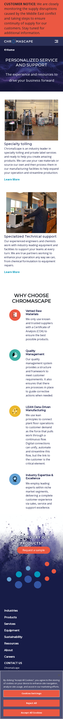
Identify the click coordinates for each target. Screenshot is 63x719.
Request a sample (34, 550)
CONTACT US (13, 663)
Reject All (31, 703)
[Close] (59, 675)
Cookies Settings (31, 693)
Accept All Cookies (31, 712)
